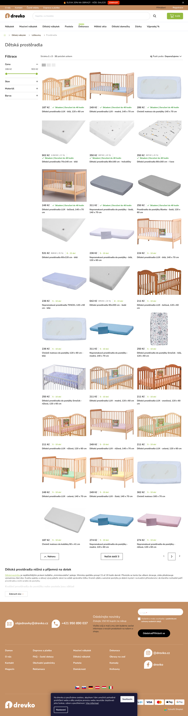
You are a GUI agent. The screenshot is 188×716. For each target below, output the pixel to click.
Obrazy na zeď (117, 656)
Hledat (154, 16)
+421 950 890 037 (75, 623)
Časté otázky (33, 7)
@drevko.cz (161, 653)
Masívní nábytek (82, 650)
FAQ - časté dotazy (43, 656)
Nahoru (51, 556)
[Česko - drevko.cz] (77, 687)
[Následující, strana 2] (172, 556)
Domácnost (79, 669)
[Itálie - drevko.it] (111, 687)
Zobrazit (113, 2)
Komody (114, 662)
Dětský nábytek (81, 656)
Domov (9, 650)
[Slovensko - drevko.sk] (84, 687)
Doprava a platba (51, 7)
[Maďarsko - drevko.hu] (104, 687)
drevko (158, 664)
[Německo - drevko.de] (91, 687)
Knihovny (115, 669)
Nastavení (61, 709)
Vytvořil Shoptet (175, 709)
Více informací (92, 703)
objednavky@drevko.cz (31, 623)
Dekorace (115, 650)
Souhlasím (127, 699)
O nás (8, 7)
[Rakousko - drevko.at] (97, 687)
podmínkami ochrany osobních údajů (159, 620)
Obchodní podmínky (44, 662)
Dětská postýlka (12, 575)
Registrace (178, 7)
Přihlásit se (159, 633)
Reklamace (39, 669)
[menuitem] (9, 26)
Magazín (9, 669)
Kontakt (18, 7)
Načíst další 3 (111, 556)
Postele (77, 662)
